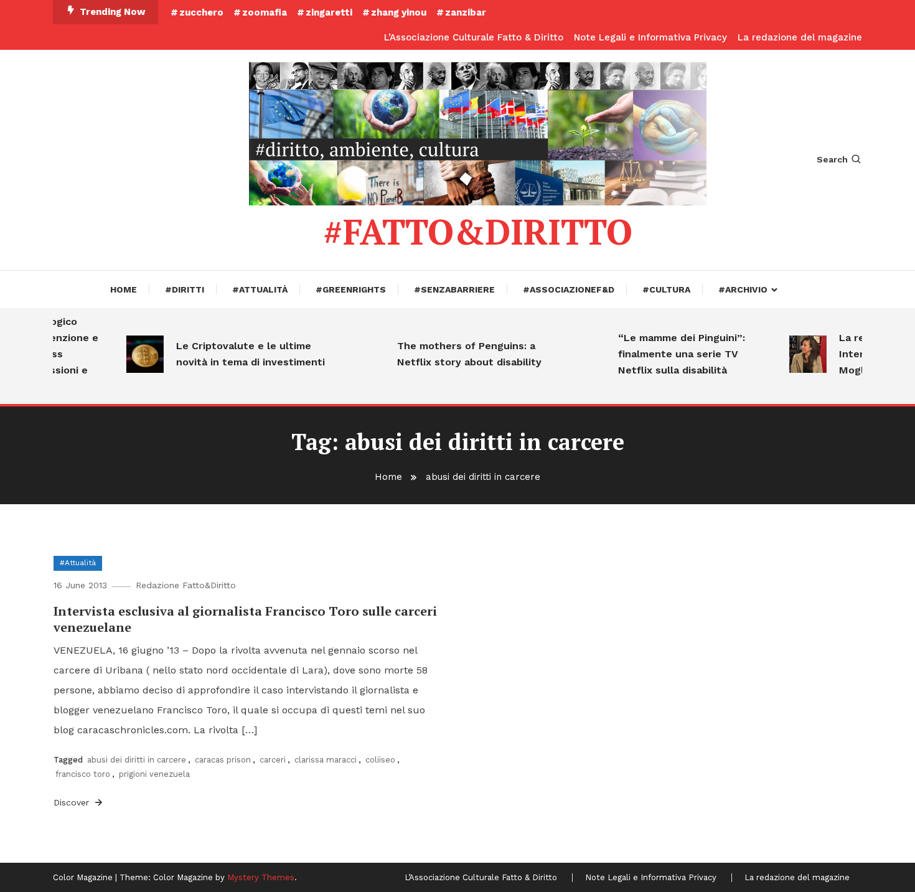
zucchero (201, 12)
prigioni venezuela (154, 774)
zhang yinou (398, 12)
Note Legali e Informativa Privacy (650, 37)
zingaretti (329, 12)
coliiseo (380, 759)
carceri (273, 759)
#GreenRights (351, 289)
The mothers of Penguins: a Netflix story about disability (459, 354)
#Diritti (184, 289)
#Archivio (742, 289)
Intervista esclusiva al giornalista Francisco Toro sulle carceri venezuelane (245, 619)
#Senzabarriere (454, 289)
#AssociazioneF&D (568, 289)
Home (123, 289)
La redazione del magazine (800, 37)
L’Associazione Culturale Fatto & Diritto (473, 37)
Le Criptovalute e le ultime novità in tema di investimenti (240, 354)
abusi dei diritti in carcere (136, 759)
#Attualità (260, 289)
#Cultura (666, 289)
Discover (73, 802)
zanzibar (465, 12)
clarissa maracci (325, 759)
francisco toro (82, 774)
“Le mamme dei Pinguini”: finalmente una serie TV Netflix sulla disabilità (671, 354)
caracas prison (223, 759)
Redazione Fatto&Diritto (186, 585)
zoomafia (264, 12)
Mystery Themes (260, 877)
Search (832, 159)
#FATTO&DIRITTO (477, 232)
